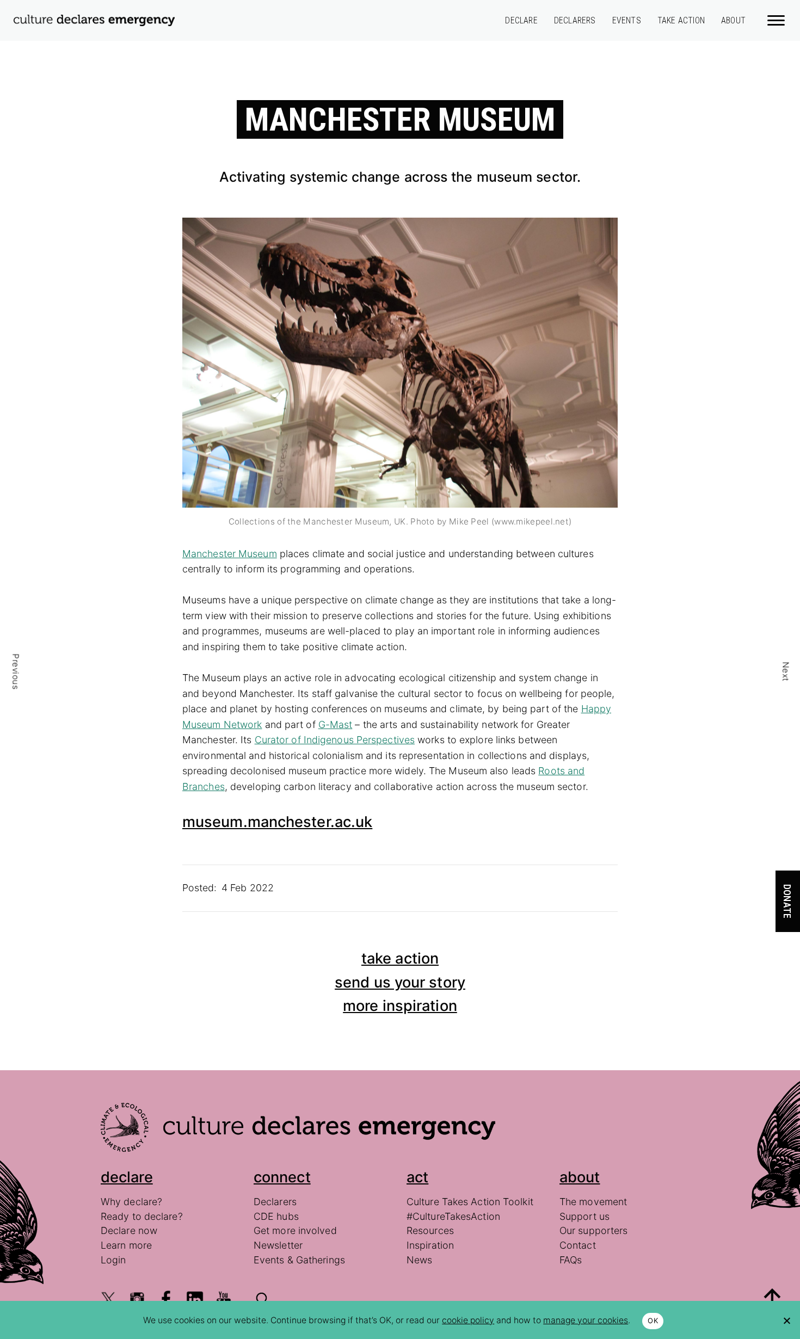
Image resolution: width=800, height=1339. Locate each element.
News (419, 1260)
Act (417, 1177)
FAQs (570, 1260)
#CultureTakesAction (453, 1216)
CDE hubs (276, 1216)
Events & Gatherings (299, 1260)
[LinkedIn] (195, 1299)
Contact (577, 1245)
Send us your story (400, 982)
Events (626, 20)
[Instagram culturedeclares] (137, 1299)
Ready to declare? (142, 1216)
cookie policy (468, 1320)
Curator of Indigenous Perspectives (335, 739)
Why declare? (131, 1201)
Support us (584, 1216)
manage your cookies (585, 1320)
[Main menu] (777, 19)
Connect (282, 1177)
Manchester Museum (229, 553)
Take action (681, 20)
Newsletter (278, 1245)
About (733, 20)
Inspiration (430, 1245)
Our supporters (593, 1230)
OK (653, 1320)
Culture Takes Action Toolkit (470, 1201)
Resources (430, 1230)
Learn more (126, 1245)
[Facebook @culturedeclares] (166, 1299)
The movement (593, 1201)
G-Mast (335, 724)
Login (113, 1260)
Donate (787, 901)
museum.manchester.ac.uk (277, 822)
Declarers (575, 20)
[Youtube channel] (224, 1299)
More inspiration (400, 1006)
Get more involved (295, 1230)
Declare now (129, 1230)
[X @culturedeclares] (108, 1299)
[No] (786, 1320)
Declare (521, 20)
